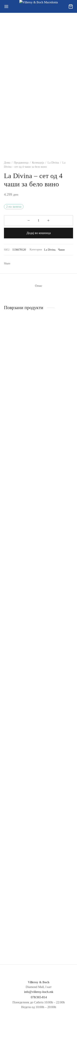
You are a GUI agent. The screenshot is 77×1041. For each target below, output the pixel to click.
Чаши (61, 249)
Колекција (38, 162)
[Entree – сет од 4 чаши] (56, 795)
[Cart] (70, 6)
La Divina (53, 162)
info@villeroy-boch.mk (38, 992)
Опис (38, 285)
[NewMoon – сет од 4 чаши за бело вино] (20, 795)
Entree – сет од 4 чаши (55, 948)
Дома (7, 162)
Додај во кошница (38, 233)
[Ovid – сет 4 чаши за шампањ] (56, 477)
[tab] (38, 286)
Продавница (21, 162)
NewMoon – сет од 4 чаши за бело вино (17, 950)
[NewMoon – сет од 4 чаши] (20, 345)
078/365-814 (39, 997)
